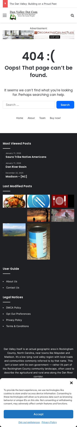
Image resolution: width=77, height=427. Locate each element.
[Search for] (72, 16)
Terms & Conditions (17, 326)
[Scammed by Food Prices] (38, 241)
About (31, 117)
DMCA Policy (13, 307)
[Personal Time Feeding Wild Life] (62, 215)
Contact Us (12, 287)
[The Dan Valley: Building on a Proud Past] (38, 215)
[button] (71, 383)
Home (19, 117)
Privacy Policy (49, 422)
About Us (11, 281)
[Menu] (5, 16)
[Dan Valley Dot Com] (24, 15)
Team (42, 117)
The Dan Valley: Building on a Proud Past (33, 3)
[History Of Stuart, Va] (14, 229)
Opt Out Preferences (18, 313)
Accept (39, 414)
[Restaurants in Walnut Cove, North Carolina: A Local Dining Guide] (14, 201)
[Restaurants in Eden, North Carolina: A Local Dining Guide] (62, 201)
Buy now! (55, 117)
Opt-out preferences (29, 422)
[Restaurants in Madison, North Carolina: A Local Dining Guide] (38, 201)
